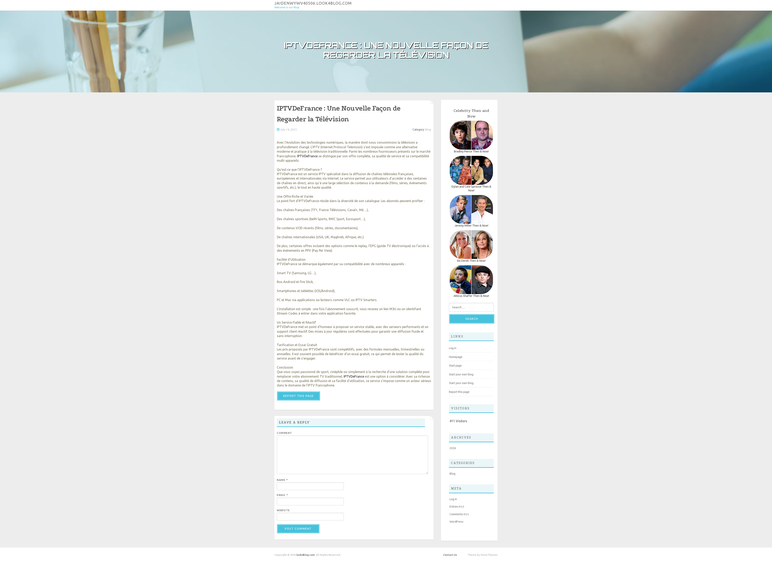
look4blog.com (305, 554)
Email (282, 495)
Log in (452, 348)
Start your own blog (461, 374)
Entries (457, 506)
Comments (459, 514)
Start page (455, 365)
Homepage (455, 357)
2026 (453, 448)
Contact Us (450, 554)
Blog (428, 129)
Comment (284, 432)
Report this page (298, 395)
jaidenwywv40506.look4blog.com (313, 3)
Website (283, 510)
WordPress (456, 521)
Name (282, 479)
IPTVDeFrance (307, 156)
